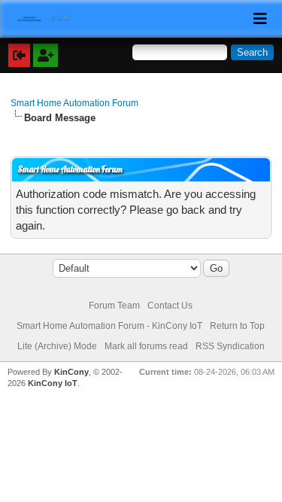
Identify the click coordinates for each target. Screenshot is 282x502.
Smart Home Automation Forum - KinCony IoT (109, 326)
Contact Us (170, 305)
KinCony (71, 371)
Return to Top (237, 326)
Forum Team (114, 305)
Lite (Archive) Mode (57, 346)
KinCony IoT (52, 383)
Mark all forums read (146, 346)
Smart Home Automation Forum (74, 103)
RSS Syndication (230, 346)
